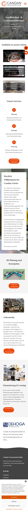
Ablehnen (14, 501)
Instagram (6, 475)
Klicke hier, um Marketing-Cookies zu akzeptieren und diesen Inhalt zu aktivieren (14, 55)
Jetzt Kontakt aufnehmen (14, 161)
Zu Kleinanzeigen (9, 351)
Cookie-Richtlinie (9, 509)
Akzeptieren (14, 497)
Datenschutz (15, 509)
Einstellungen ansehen (14, 505)
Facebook (6, 477)
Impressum (20, 509)
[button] (25, 481)
